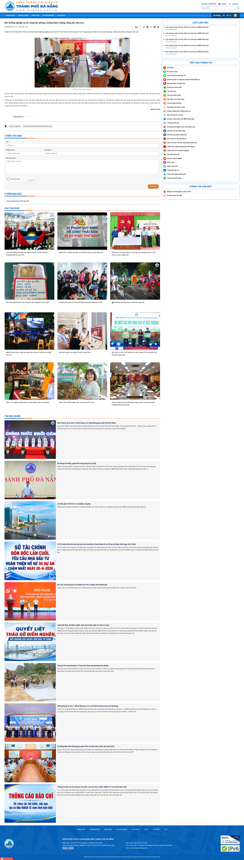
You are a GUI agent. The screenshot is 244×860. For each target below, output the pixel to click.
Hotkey (71, 848)
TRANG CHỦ (81, 829)
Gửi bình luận (153, 186)
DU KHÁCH (135, 829)
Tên (7, 142)
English (223, 4)
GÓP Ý (146, 829)
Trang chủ (10, 15)
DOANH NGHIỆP (121, 829)
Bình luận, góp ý (11, 158)
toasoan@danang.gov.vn (138, 848)
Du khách (61, 15)
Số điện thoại (10, 150)
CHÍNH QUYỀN (94, 829)
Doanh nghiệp (48, 15)
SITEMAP (156, 829)
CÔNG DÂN (108, 829)
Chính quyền (23, 15)
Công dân (35, 15)
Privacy (65, 848)
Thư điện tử (48, 150)
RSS (166, 829)
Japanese (235, 4)
